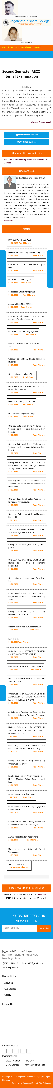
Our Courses (10, 988)
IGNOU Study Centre (16, 898)
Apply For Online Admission (26, 135)
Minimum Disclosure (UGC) (27, 153)
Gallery (7, 994)
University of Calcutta (35, 1064)
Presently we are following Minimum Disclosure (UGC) (26, 159)
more (8, 163)
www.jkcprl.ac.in (10, 967)
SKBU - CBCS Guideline (26, 142)
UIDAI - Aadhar (13, 1060)
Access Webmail (37, 898)
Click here (42, 894)
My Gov (30, 1060)
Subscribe (44, 928)
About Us (8, 982)
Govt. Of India (12, 1064)
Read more (8, 220)
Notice (26, 229)
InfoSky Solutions (43, 1083)
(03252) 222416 (11, 963)
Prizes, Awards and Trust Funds (26, 888)
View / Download (41, 122)
